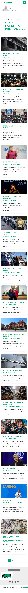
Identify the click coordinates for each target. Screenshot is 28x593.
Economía (10, 57)
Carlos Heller (13, 8)
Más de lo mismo (9, 468)
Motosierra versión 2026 (12, 436)
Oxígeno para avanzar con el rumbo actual (13, 335)
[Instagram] (7, 3)
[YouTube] (11, 3)
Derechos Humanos (12, 406)
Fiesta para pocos (10, 162)
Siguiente (14, 564)
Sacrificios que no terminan (10, 233)
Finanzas (14, 94)
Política (14, 57)
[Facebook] (9, 3)
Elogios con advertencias (13, 370)
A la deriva (7, 500)
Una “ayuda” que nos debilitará (11, 537)
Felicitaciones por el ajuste (14, 302)
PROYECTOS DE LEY (14, 570)
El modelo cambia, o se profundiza (12, 197)
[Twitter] (5, 3)
